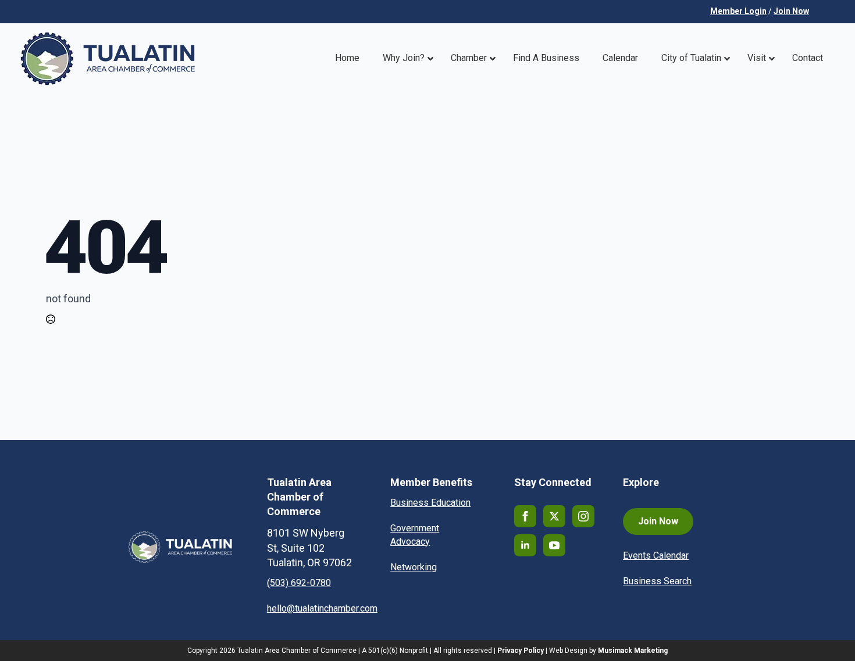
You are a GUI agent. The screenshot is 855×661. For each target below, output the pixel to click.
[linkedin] (525, 545)
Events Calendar (656, 555)
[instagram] (583, 516)
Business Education (430, 502)
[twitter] (554, 516)
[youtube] (554, 545)
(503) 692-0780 (299, 582)
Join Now (791, 11)
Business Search (657, 581)
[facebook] (525, 516)
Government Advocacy (414, 534)
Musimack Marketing (633, 650)
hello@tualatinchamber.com (322, 608)
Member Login (738, 11)
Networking (413, 567)
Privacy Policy (520, 650)
